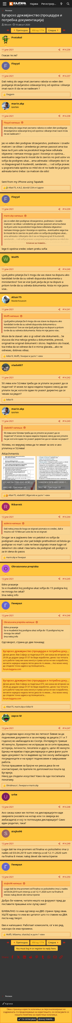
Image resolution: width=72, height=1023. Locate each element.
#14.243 (66, 421)
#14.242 (66, 377)
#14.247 (66, 728)
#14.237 (66, 76)
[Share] (59, 50)
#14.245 (66, 578)
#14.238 (66, 116)
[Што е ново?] (61, 4)
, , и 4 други (26, 187)
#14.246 (66, 615)
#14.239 (66, 209)
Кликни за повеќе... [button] (36, 242)
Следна (52, 30)
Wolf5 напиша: (11, 316)
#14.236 (66, 49)
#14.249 (66, 843)
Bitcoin (7, 24)
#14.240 (66, 269)
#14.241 (66, 309)
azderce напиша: (12, 523)
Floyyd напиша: (12, 122)
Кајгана (9, 1003)
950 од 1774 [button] (38, 30)
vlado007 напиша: (13, 427)
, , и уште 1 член (24, 356)
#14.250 (66, 876)
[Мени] (5, 4)
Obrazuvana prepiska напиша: (19, 622)
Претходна (22, 30)
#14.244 (66, 516)
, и (19, 706)
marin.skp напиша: (13, 215)
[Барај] (68, 4)
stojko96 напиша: (13, 883)
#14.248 (66, 806)
